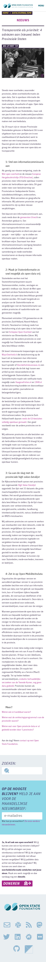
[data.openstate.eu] (29, 949)
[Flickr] (40, 936)
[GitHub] (16, 949)
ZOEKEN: (9, 763)
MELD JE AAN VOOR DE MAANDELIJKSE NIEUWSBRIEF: (21, 799)
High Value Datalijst (27, 485)
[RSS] (29, 925)
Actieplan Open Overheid (20, 332)
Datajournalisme (22, 13)
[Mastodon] (39, 925)
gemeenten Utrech (28, 217)
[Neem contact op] (7, 925)
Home (6, 13)
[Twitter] (6, 936)
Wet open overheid (10, 174)
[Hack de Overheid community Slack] (18, 925)
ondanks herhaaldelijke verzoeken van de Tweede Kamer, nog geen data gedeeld (21, 682)
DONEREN (13, 884)
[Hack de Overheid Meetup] (29, 936)
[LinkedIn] (17, 936)
